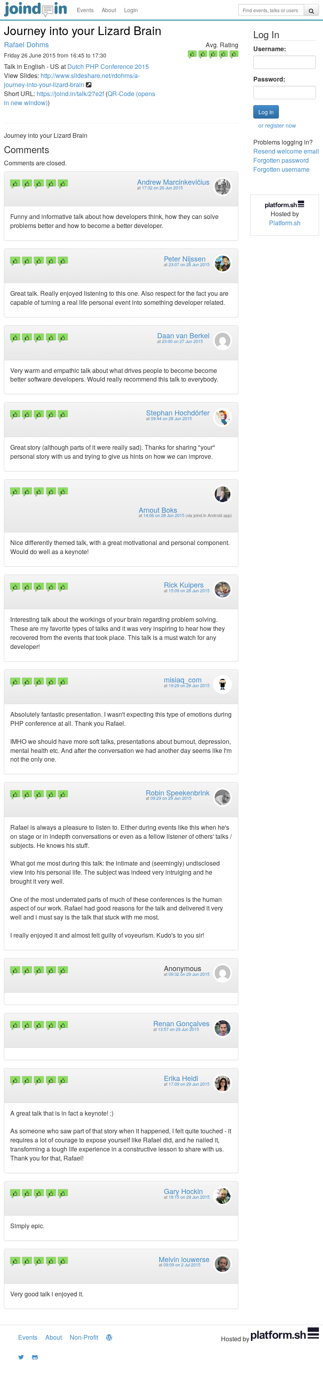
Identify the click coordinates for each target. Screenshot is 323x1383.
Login (131, 10)
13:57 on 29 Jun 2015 (178, 1029)
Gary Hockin (183, 1191)
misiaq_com (183, 679)
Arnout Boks (158, 509)
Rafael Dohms (26, 44)
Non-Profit (84, 1337)
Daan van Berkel (183, 335)
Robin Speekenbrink (178, 792)
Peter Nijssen (185, 258)
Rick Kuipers (184, 584)
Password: (269, 79)
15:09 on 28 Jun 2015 (189, 590)
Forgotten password (281, 160)
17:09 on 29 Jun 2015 (189, 1084)
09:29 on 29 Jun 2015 (170, 798)
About (109, 10)
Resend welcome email (286, 151)
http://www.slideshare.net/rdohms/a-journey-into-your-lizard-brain (72, 80)
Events (85, 10)
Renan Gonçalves (181, 1023)
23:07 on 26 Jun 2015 (189, 264)
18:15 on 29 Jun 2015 (189, 1197)
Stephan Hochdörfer (178, 412)
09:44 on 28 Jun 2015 (171, 418)
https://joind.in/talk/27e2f (70, 93)
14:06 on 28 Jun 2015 (163, 515)
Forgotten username (281, 169)
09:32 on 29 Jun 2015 (189, 974)
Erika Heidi (181, 1078)
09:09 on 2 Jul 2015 (181, 1265)
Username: (269, 48)
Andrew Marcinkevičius (173, 181)
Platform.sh (285, 222)
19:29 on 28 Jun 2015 (189, 685)
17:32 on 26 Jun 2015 (162, 188)
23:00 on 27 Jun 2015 (182, 341)
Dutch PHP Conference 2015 (108, 66)
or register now (277, 125)
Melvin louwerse (184, 1259)
